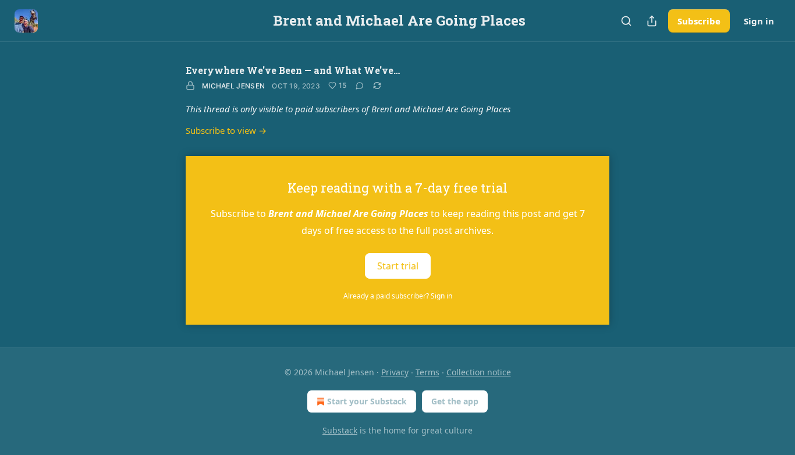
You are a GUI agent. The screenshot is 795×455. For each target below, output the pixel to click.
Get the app (454, 401)
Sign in (759, 21)
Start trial (397, 265)
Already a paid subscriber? (397, 296)
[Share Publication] (651, 21)
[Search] (626, 21)
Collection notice (478, 372)
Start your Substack (367, 401)
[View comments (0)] (359, 86)
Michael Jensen (233, 85)
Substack (339, 430)
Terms (427, 372)
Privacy (395, 372)
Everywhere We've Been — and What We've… (293, 70)
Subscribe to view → (226, 130)
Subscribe (699, 21)
